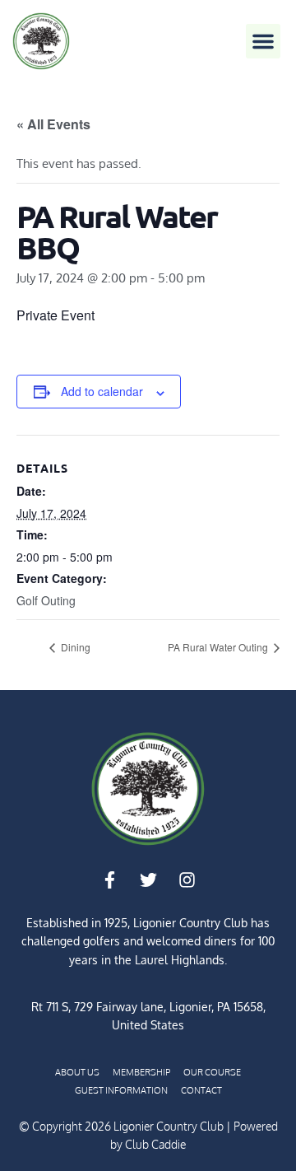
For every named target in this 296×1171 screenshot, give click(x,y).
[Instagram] (186, 880)
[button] (263, 41)
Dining (74, 647)
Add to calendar (102, 391)
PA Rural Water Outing (219, 647)
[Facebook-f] (109, 880)
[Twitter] (148, 880)
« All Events (53, 123)
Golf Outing (46, 600)
